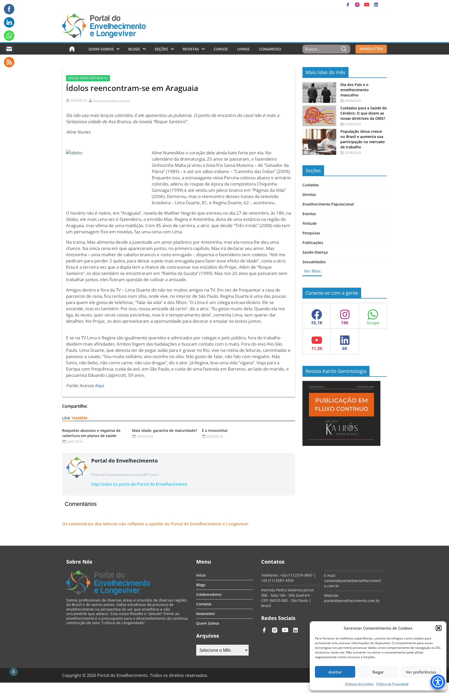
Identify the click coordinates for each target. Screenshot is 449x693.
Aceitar (335, 672)
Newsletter (205, 613)
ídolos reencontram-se (88, 78)
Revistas (191, 49)
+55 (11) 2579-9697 (296, 575)
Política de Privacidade (392, 684)
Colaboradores (209, 594)
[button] (438, 628)
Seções (161, 49)
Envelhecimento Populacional (328, 204)
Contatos (204, 604)
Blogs (134, 49)
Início (201, 575)
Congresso (270, 49)
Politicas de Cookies (359, 684)
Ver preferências (421, 672)
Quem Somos (101, 49)
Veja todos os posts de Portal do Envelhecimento (139, 484)
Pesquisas (311, 232)
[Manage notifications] (13, 672)
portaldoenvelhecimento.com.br (352, 600)
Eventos (309, 213)
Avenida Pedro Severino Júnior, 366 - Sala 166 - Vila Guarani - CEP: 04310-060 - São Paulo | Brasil (288, 598)
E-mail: (330, 575)
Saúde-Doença (315, 252)
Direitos (309, 194)
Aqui (99, 385)
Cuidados (310, 184)
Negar (378, 672)
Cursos (221, 49)
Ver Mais (312, 271)
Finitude (309, 223)
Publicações (312, 242)
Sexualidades (314, 261)
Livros (243, 49)
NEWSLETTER (371, 48)
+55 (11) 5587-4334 (277, 580)
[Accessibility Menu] (438, 682)
